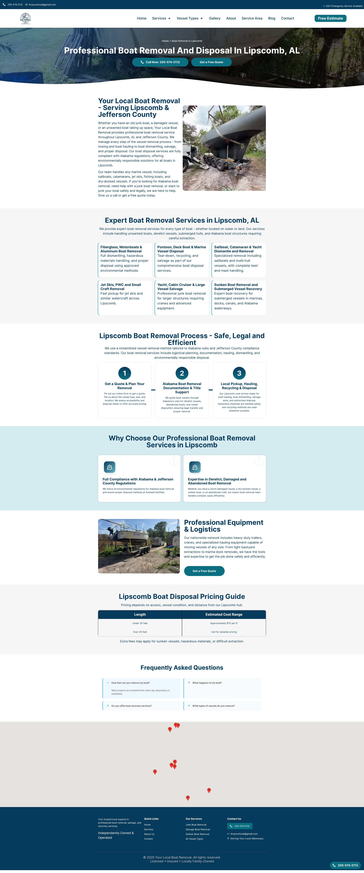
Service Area (252, 18)
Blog (271, 18)
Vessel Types (187, 18)
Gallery (215, 18)
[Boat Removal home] (25, 18)
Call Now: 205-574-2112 (163, 62)
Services (159, 18)
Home (141, 18)
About (231, 18)
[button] (171, 765)
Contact (287, 18)
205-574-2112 (15, 4)
